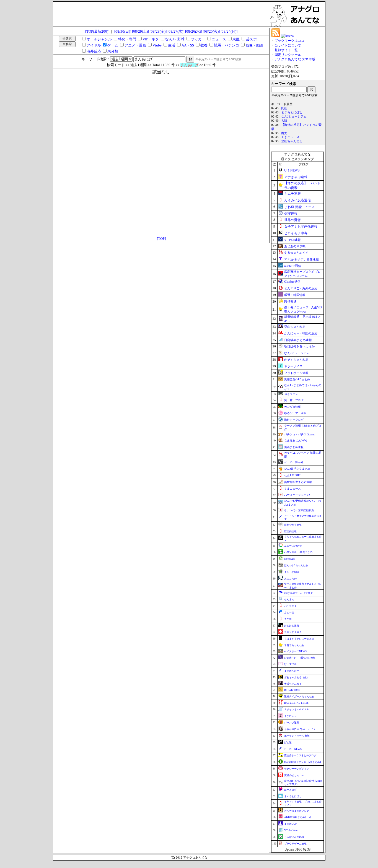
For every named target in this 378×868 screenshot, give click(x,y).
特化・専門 (127, 39)
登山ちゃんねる (291, 141)
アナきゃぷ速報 (295, 177)
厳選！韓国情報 (294, 295)
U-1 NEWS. (292, 170)
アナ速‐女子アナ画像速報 (301, 259)
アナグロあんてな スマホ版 (295, 59)
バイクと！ (290, 605)
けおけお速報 (291, 625)
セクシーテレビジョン (296, 768)
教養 (204, 45)
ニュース (219, 39)
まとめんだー (291, 670)
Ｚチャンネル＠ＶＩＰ (296, 709)
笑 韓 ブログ (294, 400)
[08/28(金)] (158, 31)
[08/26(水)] (193, 31)
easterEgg (289, 558)
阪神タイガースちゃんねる (299, 696)
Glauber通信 (292, 281)
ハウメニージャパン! (297, 495)
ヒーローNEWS (293, 749)
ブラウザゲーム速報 (295, 843)
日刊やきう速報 (293, 524)
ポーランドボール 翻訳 (297, 735)
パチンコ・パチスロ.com (299, 434)
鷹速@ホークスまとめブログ (300, 755)
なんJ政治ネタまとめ (297, 468)
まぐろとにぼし (291, 112)
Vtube (157, 45)
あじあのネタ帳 (294, 246)
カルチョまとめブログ (296, 810)
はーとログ (290, 789)
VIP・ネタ (151, 39)
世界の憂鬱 (292, 220)
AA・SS (188, 45)
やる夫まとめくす (296, 252)
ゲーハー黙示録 (294, 462)
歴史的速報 (290, 531)
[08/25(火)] (211, 31)
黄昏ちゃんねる (293, 683)
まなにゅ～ (290, 716)
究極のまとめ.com (294, 775)
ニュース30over (293, 545)
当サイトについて (288, 45)
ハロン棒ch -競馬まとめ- (298, 552)
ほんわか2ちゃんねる (296, 565)
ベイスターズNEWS (295, 651)
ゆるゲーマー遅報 (295, 413)
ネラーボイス (293, 366)
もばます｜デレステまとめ (299, 638)
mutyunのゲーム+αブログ (298, 593)
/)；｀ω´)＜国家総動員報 (299, 510)
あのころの (290, 578)
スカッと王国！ (293, 632)
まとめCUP (290, 823)
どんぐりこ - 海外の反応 (300, 288)
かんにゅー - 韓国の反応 (300, 333)
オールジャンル (99, 39)
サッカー (198, 39)
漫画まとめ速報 (294, 447)
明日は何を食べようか (299, 346)
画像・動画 (254, 45)
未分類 (112, 51)
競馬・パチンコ (226, 45)
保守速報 (290, 213)
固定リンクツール (288, 55)
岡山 (284, 108)
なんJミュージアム (294, 116)
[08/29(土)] (140, 31)
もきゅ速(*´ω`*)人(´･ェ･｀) (299, 729)
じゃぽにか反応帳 (294, 837)
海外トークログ (294, 419)
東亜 (236, 39)
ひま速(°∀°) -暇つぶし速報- (300, 657)
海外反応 (94, 51)
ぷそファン (291, 394)
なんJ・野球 (175, 39)
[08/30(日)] (122, 31)
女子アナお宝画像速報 (300, 226)
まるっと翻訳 (291, 572)
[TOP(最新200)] (97, 31)
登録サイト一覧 (286, 50)
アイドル (94, 45)
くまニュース (290, 137)
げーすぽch (290, 664)
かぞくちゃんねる (296, 359)
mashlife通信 (292, 265)
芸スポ (251, 39)
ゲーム (112, 45)
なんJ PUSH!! (292, 475)
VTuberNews (291, 830)
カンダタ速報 (292, 406)
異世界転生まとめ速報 (298, 482)
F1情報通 (290, 301)
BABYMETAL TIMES (296, 702)
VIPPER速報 (292, 239)
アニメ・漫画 (135, 45)
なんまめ (289, 599)
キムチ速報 (292, 194)
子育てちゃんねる (294, 645)
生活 (171, 45)
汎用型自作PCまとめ (297, 379)
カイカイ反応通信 (297, 200)
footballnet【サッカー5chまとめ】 (303, 762)
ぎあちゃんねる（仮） (296, 677)
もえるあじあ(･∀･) (295, 440)
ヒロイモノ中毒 (295, 233)
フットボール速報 (296, 373)
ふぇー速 (289, 612)
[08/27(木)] (175, 31)
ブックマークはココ (289, 41)
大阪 (284, 120)
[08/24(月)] (229, 31)
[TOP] (161, 239)
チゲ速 (288, 619)
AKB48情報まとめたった (298, 817)
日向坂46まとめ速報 (298, 340)
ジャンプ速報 (291, 722)
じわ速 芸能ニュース (299, 207)
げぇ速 (288, 742)
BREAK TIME (292, 690)
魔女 (284, 133)
